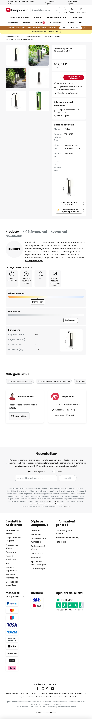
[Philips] (14, 249)
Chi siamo (35, 530)
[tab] (12, 231)
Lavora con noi (37, 553)
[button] (16, 78)
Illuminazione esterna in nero (20, 381)
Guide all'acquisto (39, 564)
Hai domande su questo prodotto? (70, 210)
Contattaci (11, 552)
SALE (71, 28)
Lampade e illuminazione (15, 37)
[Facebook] (39, 688)
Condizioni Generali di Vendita (43, 693)
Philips (67, 129)
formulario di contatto (51, 501)
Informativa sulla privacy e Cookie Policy (71, 693)
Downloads (14, 236)
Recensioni (59, 232)
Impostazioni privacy (14, 693)
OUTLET (70, 23)
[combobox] (45, 10)
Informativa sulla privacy (53, 504)
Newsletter (36, 534)
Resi (7, 563)
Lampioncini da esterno (51, 37)
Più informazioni (35, 232)
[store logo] (17, 10)
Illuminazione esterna (33, 37)
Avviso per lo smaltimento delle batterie (30, 697)
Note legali (61, 542)
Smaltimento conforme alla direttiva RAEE (61, 697)
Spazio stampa (38, 568)
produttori (67, 507)
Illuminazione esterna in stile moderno (54, 381)
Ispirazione (36, 561)
